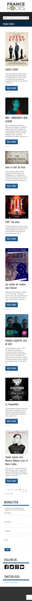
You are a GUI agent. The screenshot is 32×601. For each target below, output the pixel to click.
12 (26, 490)
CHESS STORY (11, 69)
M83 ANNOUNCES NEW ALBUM (16, 119)
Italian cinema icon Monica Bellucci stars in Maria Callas (16, 460)
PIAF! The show (12, 222)
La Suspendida (11, 404)
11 (23, 490)
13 (23, 492)
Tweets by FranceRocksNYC (11, 582)
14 (26, 492)
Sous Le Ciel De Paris (15, 167)
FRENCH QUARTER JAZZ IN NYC (16, 342)
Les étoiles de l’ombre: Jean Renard (15, 286)
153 (11, 494)
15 (5, 494)
